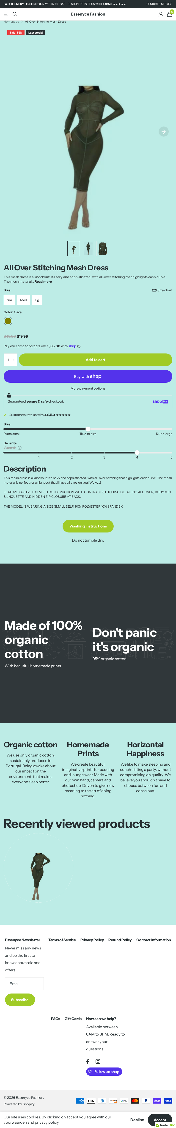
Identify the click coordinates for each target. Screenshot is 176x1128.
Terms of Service (62, 940)
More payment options (88, 388)
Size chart (164, 290)
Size (88, 290)
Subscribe (20, 999)
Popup (20, 448)
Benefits (10, 443)
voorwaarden (15, 1122)
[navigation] (73, 248)
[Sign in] (160, 14)
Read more (43, 281)
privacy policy (47, 1122)
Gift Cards (73, 1018)
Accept (160, 1119)
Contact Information (153, 940)
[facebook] (87, 1061)
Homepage (11, 21)
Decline (137, 1119)
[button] (15, 355)
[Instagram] (98, 1061)
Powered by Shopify (19, 1104)
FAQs (55, 1018)
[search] (15, 14)
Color (13, 312)
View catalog (6, 14)
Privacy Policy (92, 940)
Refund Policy (120, 940)
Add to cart (95, 359)
